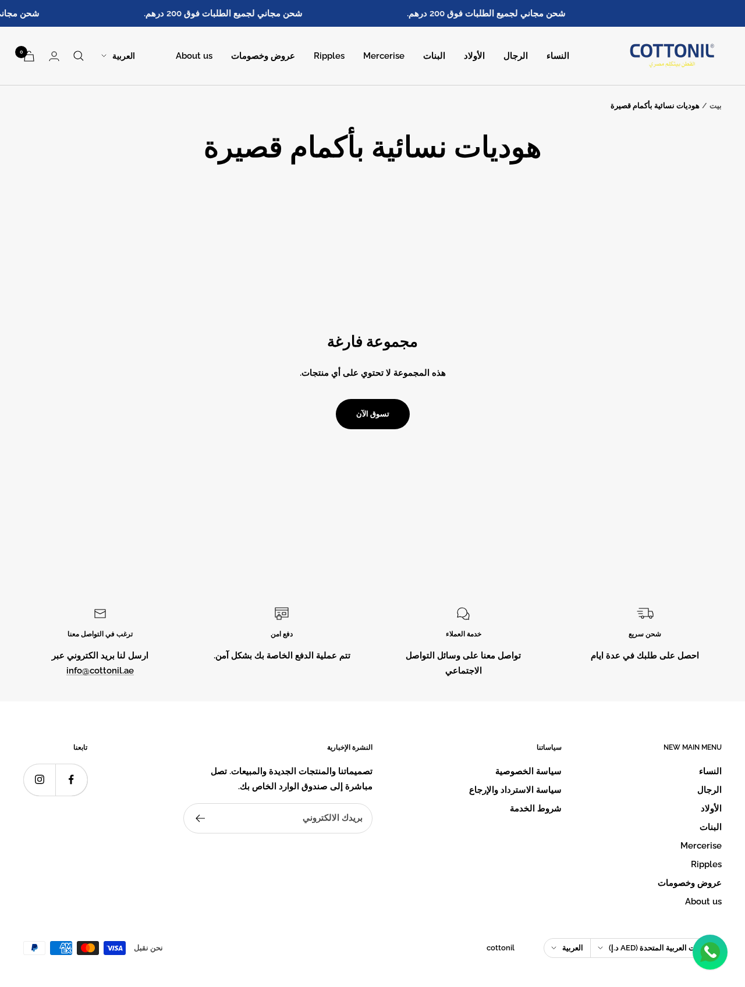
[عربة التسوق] (29, 56)
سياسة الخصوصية (528, 771)
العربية (123, 55)
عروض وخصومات (263, 56)
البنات (434, 56)
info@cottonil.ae (100, 670)
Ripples (329, 56)
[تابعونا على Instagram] (39, 780)
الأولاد (474, 56)
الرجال (515, 56)
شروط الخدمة (536, 808)
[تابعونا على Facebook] (71, 780)
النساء (558, 56)
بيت (715, 105)
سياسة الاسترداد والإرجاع (515, 790)
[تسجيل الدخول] (54, 56)
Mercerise (384, 56)
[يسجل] (200, 818)
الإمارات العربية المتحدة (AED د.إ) (661, 947)
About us (194, 56)
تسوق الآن (372, 413)
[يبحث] (78, 56)
